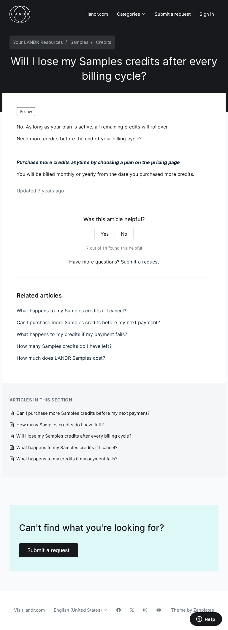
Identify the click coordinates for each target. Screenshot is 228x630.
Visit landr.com (29, 610)
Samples (79, 42)
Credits (103, 42)
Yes (105, 234)
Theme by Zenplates (192, 610)
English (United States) (78, 610)
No (124, 234)
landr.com (98, 14)
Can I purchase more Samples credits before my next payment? (88, 322)
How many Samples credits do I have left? (64, 346)
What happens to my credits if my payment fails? (72, 334)
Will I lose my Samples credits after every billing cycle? (74, 436)
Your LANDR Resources (38, 42)
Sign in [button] (207, 14)
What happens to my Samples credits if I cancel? (71, 311)
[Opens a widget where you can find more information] (205, 619)
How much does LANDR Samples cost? (61, 358)
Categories (129, 14)
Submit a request (173, 14)
